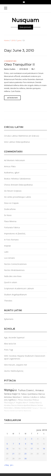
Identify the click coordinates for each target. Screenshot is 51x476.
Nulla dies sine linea (12, 276)
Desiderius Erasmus (16, 411)
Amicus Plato (10, 166)
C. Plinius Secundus (24, 400)
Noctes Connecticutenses (15, 264)
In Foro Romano (11, 239)
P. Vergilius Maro (20, 402)
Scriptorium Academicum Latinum (19, 288)
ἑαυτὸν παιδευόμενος (13, 371)
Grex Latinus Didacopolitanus (17, 142)
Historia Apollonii (24, 405)
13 (7, 448)
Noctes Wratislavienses (14, 270)
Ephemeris (8, 319)
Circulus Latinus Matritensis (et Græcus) (21, 135)
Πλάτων (36, 400)
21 (13, 453)
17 (32, 448)
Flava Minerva (10, 221)
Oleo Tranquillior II (19, 64)
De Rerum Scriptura (12, 191)
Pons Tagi (8, 349)
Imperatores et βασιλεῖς (14, 233)
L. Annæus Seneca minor (22, 408)
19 (44, 448)
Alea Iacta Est (10, 343)
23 (25, 453)
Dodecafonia (10, 209)
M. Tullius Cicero (24, 390)
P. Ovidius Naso (33, 402)
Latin (6, 252)
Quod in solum (10, 282)
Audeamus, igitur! (11, 172)
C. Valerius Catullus (29, 397)
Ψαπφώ (9, 390)
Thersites (8, 300)
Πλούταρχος (9, 402)
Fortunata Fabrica (12, 227)
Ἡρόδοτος (27, 411)
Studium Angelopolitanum (15, 294)
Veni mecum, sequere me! (15, 364)
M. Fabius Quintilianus (28, 393)
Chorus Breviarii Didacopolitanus (18, 184)
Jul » (11, 465)
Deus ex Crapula (11, 203)
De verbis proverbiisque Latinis (17, 197)
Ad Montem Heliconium (14, 160)
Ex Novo (8, 215)
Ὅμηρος (35, 408)
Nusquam (25, 20)
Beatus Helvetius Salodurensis (17, 178)
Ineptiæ (7, 245)
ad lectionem (12, 97)
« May (6, 465)
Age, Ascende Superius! (14, 337)
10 (32, 444)
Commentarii (10, 61)
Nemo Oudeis (10, 69)
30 (25, 458)
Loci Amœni (9, 258)
